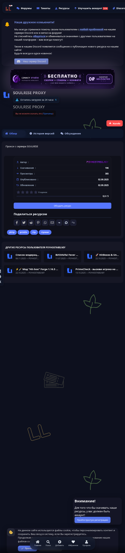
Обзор (13, 133)
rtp (34, 232)
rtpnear (45, 232)
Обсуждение (73, 133)
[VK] (59, 223)
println (23, 232)
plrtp (11, 232)
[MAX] (66, 223)
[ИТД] (73, 223)
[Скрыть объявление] (119, 500)
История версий (43, 133)
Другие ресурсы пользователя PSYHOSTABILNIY (35, 247)
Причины (48, 113)
